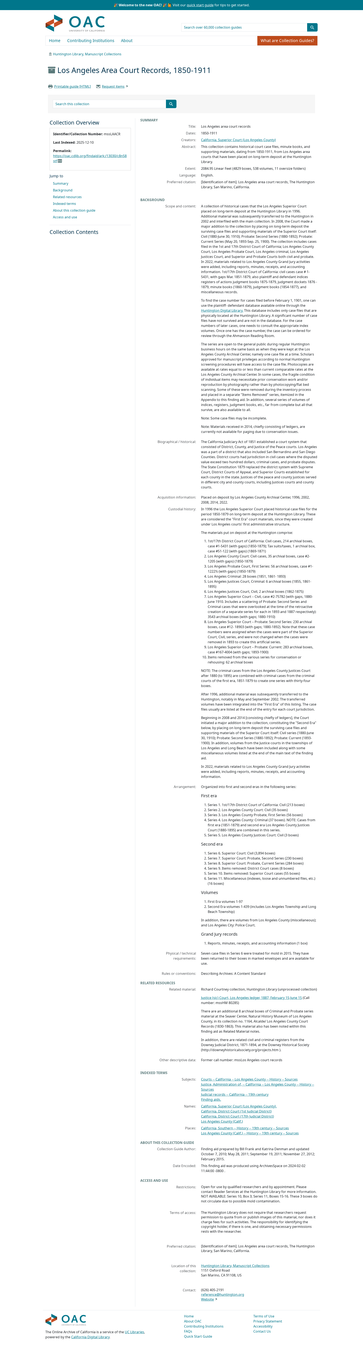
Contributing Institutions (90, 40)
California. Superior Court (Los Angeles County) (238, 140)
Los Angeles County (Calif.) (222, 1121)
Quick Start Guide (198, 1336)
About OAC (192, 1321)
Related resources (67, 197)
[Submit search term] (312, 27)
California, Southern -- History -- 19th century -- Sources (245, 1128)
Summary (60, 183)
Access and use (65, 217)
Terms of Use (263, 1316)
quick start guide (200, 5)
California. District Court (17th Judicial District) (237, 1116)
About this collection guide (74, 210)
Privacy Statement (267, 1321)
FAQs (188, 1331)
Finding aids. (211, 1099)
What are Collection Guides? (287, 40)
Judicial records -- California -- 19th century (234, 1094)
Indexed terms (64, 203)
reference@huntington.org (222, 1294)
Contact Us (262, 1331)
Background (62, 190)
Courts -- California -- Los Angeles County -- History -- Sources (249, 1079)
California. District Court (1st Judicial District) (236, 1111)
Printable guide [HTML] (72, 86)
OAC (75, 23)
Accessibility (262, 1326)
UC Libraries (134, 1332)
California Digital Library (90, 1337)
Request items (113, 86)
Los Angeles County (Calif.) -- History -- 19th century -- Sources (250, 1133)
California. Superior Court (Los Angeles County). (239, 1106)
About (127, 40)
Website (207, 1299)
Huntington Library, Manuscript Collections (87, 54)
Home (54, 40)
